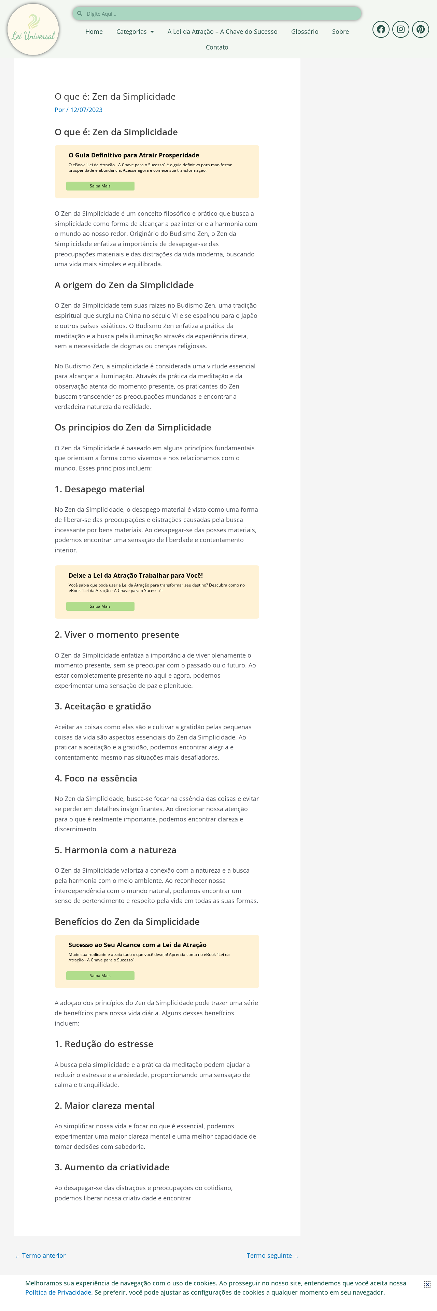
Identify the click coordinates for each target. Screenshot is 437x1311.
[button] (427, 1284)
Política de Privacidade (58, 1292)
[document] (218, 655)
